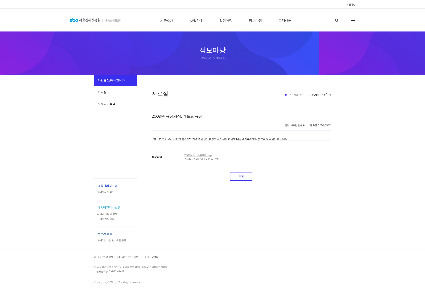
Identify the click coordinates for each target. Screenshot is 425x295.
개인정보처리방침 (103, 257)
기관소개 (166, 21)
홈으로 (286, 94)
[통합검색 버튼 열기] (337, 20)
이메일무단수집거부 (127, 257)
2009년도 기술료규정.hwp (198, 155)
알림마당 (225, 21)
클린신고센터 (151, 257)
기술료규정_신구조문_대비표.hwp (201, 158)
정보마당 (255, 21)
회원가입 (350, 4)
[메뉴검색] (353, 20)
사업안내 (196, 21)
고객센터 (284, 21)
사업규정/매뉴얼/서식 (320, 94)
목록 (241, 176)
